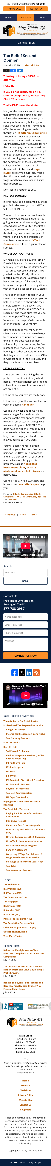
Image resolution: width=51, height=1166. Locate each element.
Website (25, 1085)
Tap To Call (14, 8)
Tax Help (42, 496)
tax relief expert (29, 484)
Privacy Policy (25, 1095)
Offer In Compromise (23, 494)
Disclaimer (25, 1090)
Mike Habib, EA (35, 1150)
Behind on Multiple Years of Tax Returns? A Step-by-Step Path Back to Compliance (23, 953)
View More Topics (12, 936)
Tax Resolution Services (19, 870)
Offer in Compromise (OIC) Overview (25, 836)
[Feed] (36, 672)
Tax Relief (11, 499)
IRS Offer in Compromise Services (24, 841)
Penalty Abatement (16, 849)
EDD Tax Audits (11, 742)
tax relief (28, 404)
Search (25, 581)
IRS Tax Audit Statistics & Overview (25, 780)
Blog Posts (25, 1109)
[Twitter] (22, 672)
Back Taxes (12, 905)
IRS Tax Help (10, 746)
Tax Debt (11, 865)
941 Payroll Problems (17, 751)
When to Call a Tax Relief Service (20, 721)
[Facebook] (14, 672)
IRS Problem (12, 888)
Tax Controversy (29, 496)
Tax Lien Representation (19, 792)
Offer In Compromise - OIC (19, 927)
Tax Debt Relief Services (16, 809)
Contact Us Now (25, 655)
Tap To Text (36, 8)
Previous (10, 514)
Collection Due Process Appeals (23, 825)
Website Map (26, 1100)
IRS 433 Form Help (15, 762)
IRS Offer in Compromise (32, 132)
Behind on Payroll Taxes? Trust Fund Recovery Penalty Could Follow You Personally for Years (23, 986)
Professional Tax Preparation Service (23, 725)
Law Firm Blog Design (25, 1162)
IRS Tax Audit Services (18, 784)
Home (8, 17)
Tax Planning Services (18, 738)
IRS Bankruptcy (14, 767)
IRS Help (10, 771)
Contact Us (25, 17)
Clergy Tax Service (15, 729)
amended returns (29, 471)
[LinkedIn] (29, 672)
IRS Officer (11, 775)
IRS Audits (11, 910)
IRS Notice (11, 914)
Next (34, 514)
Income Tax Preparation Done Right (25, 733)
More (42, 17)
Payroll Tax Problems (17, 788)
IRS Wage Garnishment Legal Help (24, 861)
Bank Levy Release (16, 820)
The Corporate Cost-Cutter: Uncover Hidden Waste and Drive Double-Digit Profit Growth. (23, 969)
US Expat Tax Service (17, 797)
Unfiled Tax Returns (16, 931)
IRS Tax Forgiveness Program (21, 845)
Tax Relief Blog (25, 30)
